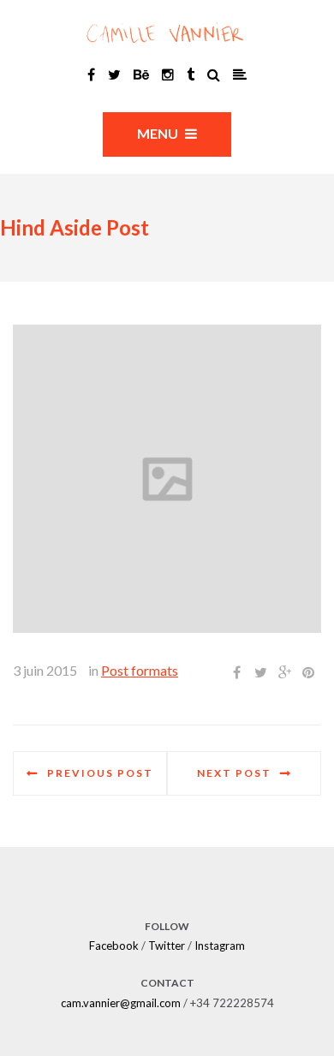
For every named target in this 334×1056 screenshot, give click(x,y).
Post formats (139, 670)
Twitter (166, 945)
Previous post (100, 773)
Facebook (114, 945)
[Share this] (236, 671)
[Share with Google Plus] (284, 671)
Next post (234, 773)
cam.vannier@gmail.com (121, 1003)
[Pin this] (308, 671)
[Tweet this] (260, 671)
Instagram (219, 945)
